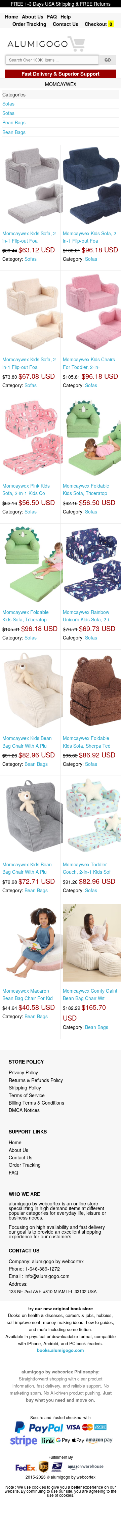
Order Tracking (29, 23)
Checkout (96, 23)
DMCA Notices (24, 1110)
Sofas (8, 103)
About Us (32, 16)
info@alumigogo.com (47, 1276)
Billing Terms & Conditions (36, 1102)
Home (11, 16)
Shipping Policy (25, 1087)
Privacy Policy (23, 1072)
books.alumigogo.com (60, 1350)
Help (66, 16)
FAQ (52, 16)
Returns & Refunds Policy (36, 1080)
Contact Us (65, 23)
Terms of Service (27, 1095)
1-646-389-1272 (42, 1268)
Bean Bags (14, 122)
